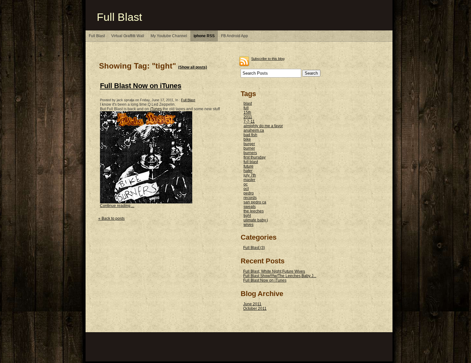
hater (248, 171)
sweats (250, 206)
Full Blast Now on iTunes (140, 86)
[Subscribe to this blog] (244, 61)
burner (249, 148)
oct (246, 188)
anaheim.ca (254, 130)
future (248, 166)
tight (247, 215)
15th (247, 112)
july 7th (250, 175)
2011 (248, 117)
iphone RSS (204, 36)
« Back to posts (111, 218)
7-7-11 (249, 121)
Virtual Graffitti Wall (127, 36)
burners (250, 153)
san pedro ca (255, 202)
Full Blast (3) (254, 247)
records (250, 197)
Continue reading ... (117, 205)
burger (249, 144)
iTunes (156, 109)
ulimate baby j (256, 220)
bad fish (250, 135)
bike (247, 139)
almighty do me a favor (263, 126)
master (249, 179)
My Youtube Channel (169, 36)
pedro (249, 193)
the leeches (254, 211)
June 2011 (252, 304)
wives (248, 224)
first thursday (255, 157)
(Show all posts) (192, 67)
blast (248, 103)
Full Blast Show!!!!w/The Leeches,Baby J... (279, 276)
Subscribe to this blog (268, 59)
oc (246, 184)
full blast (251, 162)
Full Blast (119, 17)
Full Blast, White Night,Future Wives (274, 271)
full (246, 108)
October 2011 (255, 308)
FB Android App (234, 36)
